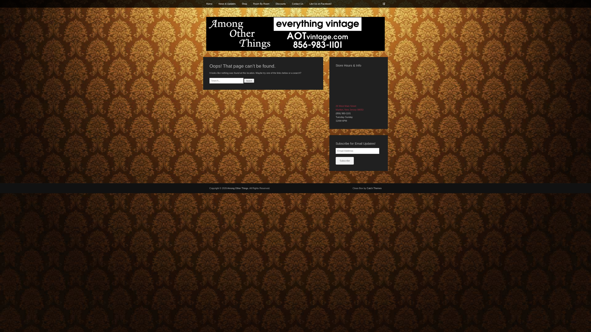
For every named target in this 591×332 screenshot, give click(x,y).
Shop (244, 3)
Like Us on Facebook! (321, 3)
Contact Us (297, 3)
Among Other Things (237, 188)
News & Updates (227, 3)
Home (209, 3)
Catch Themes (374, 188)
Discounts (281, 3)
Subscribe (345, 160)
